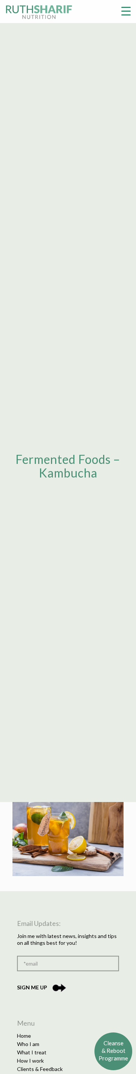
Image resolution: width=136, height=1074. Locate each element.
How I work (30, 1060)
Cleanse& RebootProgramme (113, 1051)
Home (24, 1035)
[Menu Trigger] (125, 10)
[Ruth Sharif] (39, 11)
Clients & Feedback (40, 1069)
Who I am (28, 1044)
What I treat (31, 1052)
